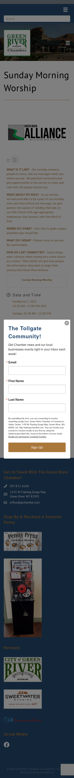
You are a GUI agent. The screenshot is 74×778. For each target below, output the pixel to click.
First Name (16, 380)
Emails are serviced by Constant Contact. (27, 436)
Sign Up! (37, 447)
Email (12, 362)
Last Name (16, 399)
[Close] (67, 323)
